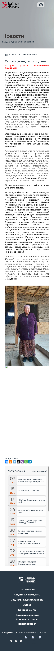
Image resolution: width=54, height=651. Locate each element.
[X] (18, 461)
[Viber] (22, 461)
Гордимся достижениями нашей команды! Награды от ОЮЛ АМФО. (31, 480)
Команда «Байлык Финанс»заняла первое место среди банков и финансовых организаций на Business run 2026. (31, 542)
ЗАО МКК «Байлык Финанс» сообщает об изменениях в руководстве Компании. (31, 552)
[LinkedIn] (30, 461)
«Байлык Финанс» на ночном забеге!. (31, 501)
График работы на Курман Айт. (30, 511)
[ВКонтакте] (6, 461)
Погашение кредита (27, 615)
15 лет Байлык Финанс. (28, 491)
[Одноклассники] (10, 461)
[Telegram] (14, 461)
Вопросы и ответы (27, 619)
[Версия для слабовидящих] (40, 4)
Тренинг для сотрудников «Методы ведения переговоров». (30, 521)
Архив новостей (40, 471)
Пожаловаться (27, 623)
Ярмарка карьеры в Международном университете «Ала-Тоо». (30, 563)
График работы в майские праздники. (30, 532)
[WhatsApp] (26, 461)
